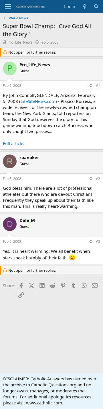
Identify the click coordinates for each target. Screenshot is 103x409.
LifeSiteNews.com (38, 101)
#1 (98, 85)
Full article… (15, 143)
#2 (98, 178)
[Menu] (8, 6)
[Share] (90, 86)
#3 (98, 241)
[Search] (96, 6)
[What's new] (84, 6)
